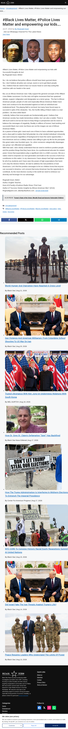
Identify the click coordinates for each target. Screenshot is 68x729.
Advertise (40, 677)
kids (59, 209)
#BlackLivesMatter (12, 209)
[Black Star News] (7, 2)
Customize (12, 725)
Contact (39, 680)
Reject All (33, 725)
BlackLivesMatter (42, 209)
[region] (34, 721)
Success (11, 212)
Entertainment (6, 708)
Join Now (6, 34)
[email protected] (42, 191)
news (5, 212)
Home (2, 8)
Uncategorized (11, 8)
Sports (4, 706)
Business (5, 713)
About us (39, 675)
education (53, 209)
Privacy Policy (41, 682)
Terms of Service (42, 685)
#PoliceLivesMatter (27, 209)
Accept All (55, 725)
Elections (5, 711)
